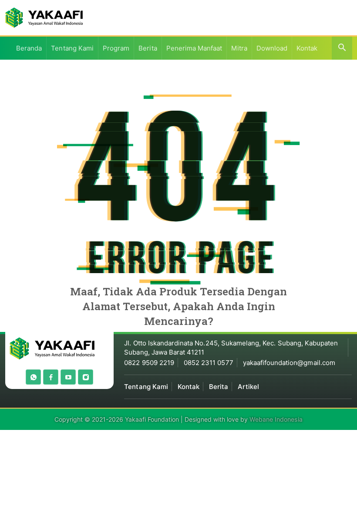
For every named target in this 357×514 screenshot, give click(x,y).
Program (116, 48)
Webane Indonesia (276, 419)
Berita (147, 48)
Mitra (239, 48)
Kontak (306, 48)
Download (271, 48)
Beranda (29, 48)
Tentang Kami (72, 48)
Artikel (248, 386)
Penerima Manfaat (194, 48)
